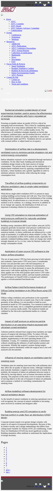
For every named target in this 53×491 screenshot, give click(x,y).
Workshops (15, 37)
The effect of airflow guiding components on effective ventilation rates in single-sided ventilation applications (25, 186)
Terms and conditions (19, 84)
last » (8, 472)
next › (8, 470)
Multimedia (15, 55)
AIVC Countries (17, 24)
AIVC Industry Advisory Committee (25, 28)
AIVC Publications (18, 46)
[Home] (8, 11)
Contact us (15, 80)
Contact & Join (12, 77)
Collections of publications (21, 53)
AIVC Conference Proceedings (23, 48)
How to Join (16, 82)
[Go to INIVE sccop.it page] (49, 5)
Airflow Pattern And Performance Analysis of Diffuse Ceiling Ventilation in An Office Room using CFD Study (26, 290)
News (13, 57)
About (8, 19)
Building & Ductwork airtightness (24, 71)
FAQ (13, 62)
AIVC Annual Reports (20, 50)
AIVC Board (16, 26)
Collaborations (16, 30)
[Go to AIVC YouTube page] (41, 5)
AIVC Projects (17, 75)
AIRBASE (15, 44)
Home (8, 93)
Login (49, 90)
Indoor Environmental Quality (23, 73)
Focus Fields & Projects (16, 64)
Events (9, 33)
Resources (11, 42)
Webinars (15, 39)
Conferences (16, 35)
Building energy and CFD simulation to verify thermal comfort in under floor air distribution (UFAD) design (26, 414)
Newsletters (16, 59)
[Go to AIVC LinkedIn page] (37, 5)
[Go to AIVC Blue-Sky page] (45, 5)
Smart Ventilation (18, 66)
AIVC (13, 21)
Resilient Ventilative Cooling (22, 68)
